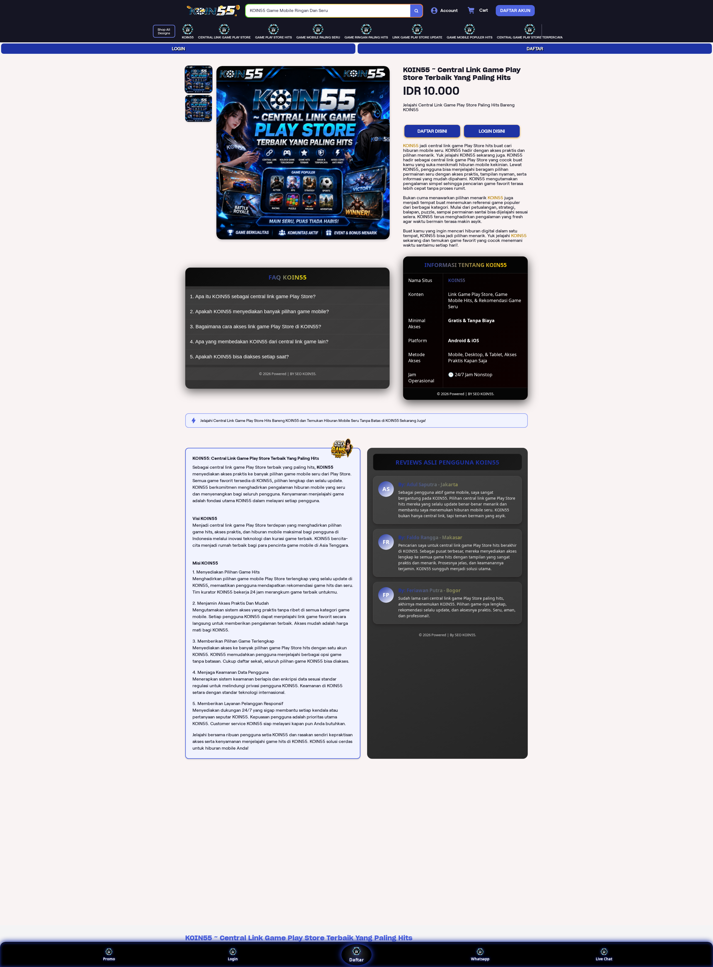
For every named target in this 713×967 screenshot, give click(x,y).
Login (233, 958)
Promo (109, 958)
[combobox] (328, 10)
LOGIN (178, 48)
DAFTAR (535, 48)
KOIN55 (411, 145)
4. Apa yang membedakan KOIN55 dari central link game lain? (259, 341)
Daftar (356, 960)
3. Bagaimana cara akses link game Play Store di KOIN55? (255, 326)
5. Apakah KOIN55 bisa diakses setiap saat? (239, 356)
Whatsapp (480, 958)
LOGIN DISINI (492, 131)
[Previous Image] (220, 153)
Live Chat (604, 958)
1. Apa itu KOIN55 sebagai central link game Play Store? (253, 296)
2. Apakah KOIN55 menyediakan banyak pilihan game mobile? (259, 311)
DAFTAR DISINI (432, 131)
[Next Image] (385, 153)
